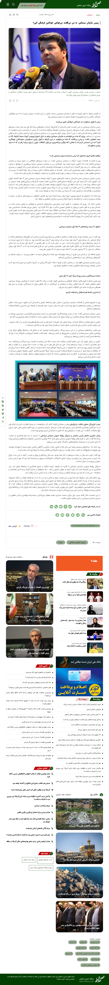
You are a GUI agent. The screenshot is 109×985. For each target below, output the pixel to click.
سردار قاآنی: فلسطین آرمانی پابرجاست (38, 828)
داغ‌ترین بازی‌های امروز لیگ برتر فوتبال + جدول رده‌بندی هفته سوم (79, 740)
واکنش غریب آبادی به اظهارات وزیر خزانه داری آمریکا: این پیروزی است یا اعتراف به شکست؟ (78, 770)
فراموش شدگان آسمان (94, 709)
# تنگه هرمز (94, 947)
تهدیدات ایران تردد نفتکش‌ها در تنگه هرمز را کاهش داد (83, 763)
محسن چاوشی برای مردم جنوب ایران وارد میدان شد (72, 609)
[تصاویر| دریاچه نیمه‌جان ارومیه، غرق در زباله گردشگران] (79, 882)
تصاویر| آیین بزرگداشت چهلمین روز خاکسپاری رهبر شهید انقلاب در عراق (80, 927)
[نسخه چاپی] (10, 15)
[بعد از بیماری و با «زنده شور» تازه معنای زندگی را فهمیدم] (94, 622)
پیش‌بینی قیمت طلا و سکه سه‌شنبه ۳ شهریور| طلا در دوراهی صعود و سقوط (28, 710)
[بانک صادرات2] (79, 676)
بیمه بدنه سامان (29, 859)
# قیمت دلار (82, 959)
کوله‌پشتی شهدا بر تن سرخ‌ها (77, 595)
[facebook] (67, 515)
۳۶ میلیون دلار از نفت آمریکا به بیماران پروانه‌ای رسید (84, 735)
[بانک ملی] (79, 662)
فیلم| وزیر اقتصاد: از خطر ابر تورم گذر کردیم (32, 587)
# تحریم (69, 953)
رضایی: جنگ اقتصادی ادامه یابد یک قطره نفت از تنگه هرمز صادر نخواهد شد (29, 820)
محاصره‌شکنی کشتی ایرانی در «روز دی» (88, 753)
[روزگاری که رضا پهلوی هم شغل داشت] (94, 583)
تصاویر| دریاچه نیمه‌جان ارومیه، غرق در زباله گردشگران (78, 894)
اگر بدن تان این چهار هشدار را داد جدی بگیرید (36, 722)
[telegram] (78, 515)
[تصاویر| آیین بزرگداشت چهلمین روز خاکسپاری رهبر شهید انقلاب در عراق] (79, 916)
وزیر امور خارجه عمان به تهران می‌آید (89, 729)
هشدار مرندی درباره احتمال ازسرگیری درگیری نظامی (33, 812)
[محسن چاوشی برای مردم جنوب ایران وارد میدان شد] (94, 609)
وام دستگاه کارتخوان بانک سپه (41, 867)
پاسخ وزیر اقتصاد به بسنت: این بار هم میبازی (36, 732)
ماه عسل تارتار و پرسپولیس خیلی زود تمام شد (36, 682)
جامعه (98, 15)
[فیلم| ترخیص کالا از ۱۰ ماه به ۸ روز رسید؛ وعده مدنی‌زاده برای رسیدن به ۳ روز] (29, 609)
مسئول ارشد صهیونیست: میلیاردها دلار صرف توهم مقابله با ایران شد (29, 717)
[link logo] (89, 4)
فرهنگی (89, 15)
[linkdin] (62, 515)
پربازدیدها (96, 699)
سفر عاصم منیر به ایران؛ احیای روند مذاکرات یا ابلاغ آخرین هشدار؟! (28, 835)
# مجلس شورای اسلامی (90, 965)
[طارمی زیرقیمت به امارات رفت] (94, 647)
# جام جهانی (81, 947)
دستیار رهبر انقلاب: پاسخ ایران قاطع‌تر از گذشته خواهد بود (31, 783)
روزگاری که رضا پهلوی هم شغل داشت (74, 582)
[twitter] (72, 515)
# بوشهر (83, 942)
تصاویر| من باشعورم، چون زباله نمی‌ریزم (84, 825)
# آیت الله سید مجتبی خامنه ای (87, 953)
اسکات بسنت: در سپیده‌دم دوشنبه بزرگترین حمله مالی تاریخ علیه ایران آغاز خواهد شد (78, 746)
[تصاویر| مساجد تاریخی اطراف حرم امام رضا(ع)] (79, 848)
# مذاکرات (95, 959)
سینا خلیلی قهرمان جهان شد (77, 633)
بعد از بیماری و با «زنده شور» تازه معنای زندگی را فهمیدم (73, 622)
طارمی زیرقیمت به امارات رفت (76, 646)
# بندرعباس (95, 942)
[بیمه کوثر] (79, 690)
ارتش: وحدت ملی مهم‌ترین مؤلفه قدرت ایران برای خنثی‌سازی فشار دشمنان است (78, 783)
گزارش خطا (13, 526)
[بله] (2, 401)
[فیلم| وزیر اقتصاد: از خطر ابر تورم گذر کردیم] (29, 576)
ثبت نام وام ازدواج (45, 859)
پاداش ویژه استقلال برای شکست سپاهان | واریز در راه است (82, 719)
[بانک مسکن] (79, 563)
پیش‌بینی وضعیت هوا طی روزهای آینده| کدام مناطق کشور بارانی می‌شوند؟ (28, 694)
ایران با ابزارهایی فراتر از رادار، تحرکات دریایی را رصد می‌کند (82, 704)
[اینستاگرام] (2, 405)
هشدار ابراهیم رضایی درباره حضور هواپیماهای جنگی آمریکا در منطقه (28, 841)
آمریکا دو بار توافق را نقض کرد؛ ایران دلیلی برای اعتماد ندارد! (30, 790)
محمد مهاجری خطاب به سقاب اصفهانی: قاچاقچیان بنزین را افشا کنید (29, 727)
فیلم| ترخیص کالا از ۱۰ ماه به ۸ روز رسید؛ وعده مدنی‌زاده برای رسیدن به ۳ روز (32, 618)
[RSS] (2, 421)
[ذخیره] (17, 15)
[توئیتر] (2, 409)
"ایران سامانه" (60, 979)
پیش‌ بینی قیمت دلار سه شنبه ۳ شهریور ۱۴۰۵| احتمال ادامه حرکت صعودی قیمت (28, 702)
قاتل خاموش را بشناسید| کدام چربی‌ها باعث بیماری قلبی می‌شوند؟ (30, 687)
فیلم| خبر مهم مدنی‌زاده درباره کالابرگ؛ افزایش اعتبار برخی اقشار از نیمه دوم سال (29, 651)
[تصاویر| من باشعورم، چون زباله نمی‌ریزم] (79, 814)
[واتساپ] (2, 413)
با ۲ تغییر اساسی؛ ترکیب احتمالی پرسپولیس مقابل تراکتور (83, 714)
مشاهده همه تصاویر (63, 794)
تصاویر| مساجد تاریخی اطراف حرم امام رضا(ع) (81, 859)
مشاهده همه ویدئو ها (14, 557)
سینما (61, 542)
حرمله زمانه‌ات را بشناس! (42, 806)
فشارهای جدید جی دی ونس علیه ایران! (88, 776)
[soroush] (57, 515)
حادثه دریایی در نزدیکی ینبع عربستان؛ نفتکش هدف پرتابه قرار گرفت (79, 758)
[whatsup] (83, 515)
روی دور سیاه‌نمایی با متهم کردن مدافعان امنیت (86, 724)
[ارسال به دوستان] (14, 15)
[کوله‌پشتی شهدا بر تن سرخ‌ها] (94, 596)
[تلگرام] (2, 417)
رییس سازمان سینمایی (77, 542)
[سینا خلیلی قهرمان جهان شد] (94, 635)
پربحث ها (82, 699)
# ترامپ (73, 942)
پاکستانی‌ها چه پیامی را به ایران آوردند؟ (38, 677)
